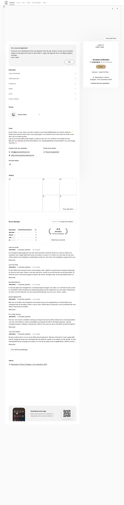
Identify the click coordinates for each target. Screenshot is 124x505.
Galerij (28, 2)
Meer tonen (12, 260)
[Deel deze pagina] (112, 8)
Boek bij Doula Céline (25, 114)
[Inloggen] (117, 8)
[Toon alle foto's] (62, 25)
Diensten (12, 2)
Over (23, 2)
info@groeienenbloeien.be (20, 152)
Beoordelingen (36, 2)
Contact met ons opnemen (100, 83)
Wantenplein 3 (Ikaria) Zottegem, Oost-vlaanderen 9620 (101, 78)
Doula (18, 2)
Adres (44, 2)
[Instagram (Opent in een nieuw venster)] (10, 164)
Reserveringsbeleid (52, 152)
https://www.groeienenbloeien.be (22, 155)
